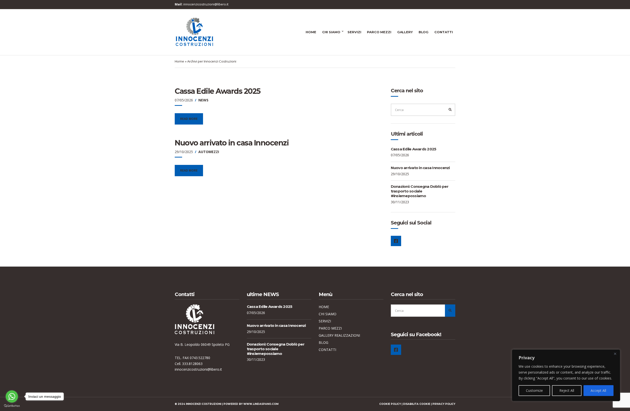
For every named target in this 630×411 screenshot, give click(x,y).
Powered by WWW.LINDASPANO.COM (251, 404)
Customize (534, 390)
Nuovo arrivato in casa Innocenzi (232, 142)
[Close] (615, 354)
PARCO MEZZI (379, 32)
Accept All (598, 390)
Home (179, 61)
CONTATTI (443, 32)
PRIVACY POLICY (443, 404)
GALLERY (405, 32)
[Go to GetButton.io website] (12, 406)
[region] (566, 375)
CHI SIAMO (331, 32)
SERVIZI (354, 32)
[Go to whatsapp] (12, 396)
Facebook (396, 241)
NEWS (203, 100)
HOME (311, 32)
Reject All (566, 390)
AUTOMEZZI (208, 151)
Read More (189, 119)
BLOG (423, 32)
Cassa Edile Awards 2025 (218, 91)
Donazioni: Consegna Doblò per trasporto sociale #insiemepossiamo (419, 191)
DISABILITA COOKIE (416, 404)
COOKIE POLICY (390, 404)
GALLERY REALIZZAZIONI (339, 335)
